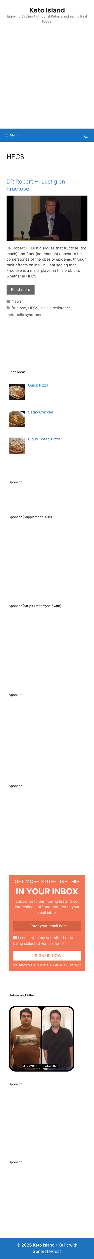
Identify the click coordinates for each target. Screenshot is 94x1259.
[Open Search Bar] (86, 137)
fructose (19, 308)
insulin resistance (55, 308)
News (17, 301)
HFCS (33, 308)
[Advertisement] (47, 79)
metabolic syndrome (24, 315)
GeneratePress (47, 1251)
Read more (20, 289)
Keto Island (47, 10)
